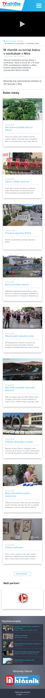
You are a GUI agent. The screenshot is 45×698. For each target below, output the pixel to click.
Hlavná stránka (11, 41)
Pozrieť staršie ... (22, 574)
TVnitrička (25, 694)
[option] (22, 599)
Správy (20, 41)
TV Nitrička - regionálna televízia (12, 5)
